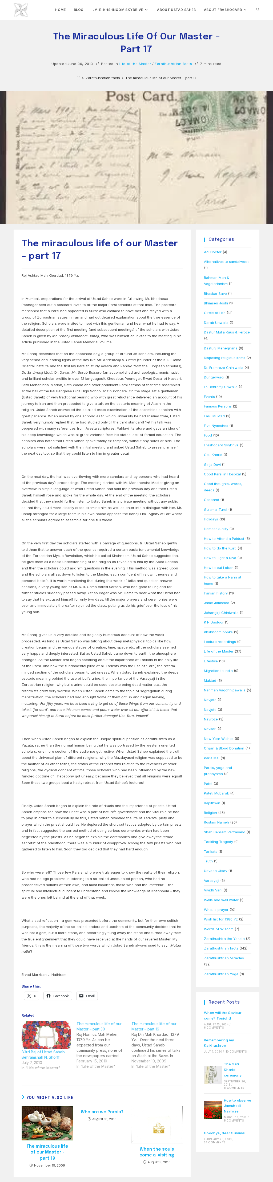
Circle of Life (215, 313)
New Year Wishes (219, 738)
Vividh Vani (213, 890)
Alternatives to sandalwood (227, 261)
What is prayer (216, 909)
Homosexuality (216, 529)
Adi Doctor (213, 252)
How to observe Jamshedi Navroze (237, 1106)
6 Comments (214, 1027)
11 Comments (234, 1087)
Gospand (211, 500)
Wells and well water (221, 900)
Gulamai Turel (215, 509)
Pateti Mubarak (216, 793)
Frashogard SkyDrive (221, 445)
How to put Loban (219, 567)
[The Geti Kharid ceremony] (213, 1075)
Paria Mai (211, 758)
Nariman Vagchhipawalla (225, 690)
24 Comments (215, 1142)
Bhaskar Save (215, 293)
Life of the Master (135, 64)
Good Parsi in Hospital (222, 474)
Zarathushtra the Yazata (224, 938)
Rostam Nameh (216, 822)
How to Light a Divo (220, 558)
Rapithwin (212, 803)
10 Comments (236, 1051)
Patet (208, 783)
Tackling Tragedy (218, 841)
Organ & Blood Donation (224, 748)
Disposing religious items (224, 358)
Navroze (211, 719)
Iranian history (216, 593)
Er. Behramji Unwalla (221, 387)
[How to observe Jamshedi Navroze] (213, 1110)
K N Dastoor (214, 622)
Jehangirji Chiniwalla (221, 612)
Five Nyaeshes (216, 425)
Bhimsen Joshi (216, 303)
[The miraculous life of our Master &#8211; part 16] (158, 1045)
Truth (208, 861)
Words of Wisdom (219, 929)
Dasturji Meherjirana (221, 348)
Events (209, 396)
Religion (210, 812)
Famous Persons (218, 406)
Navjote (210, 700)
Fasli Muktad (214, 416)
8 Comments (234, 1120)
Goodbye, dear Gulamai (224, 1133)
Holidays (211, 519)
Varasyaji (211, 880)
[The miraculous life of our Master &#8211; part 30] (104, 1045)
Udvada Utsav (215, 871)
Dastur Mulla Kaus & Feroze (227, 332)
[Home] (78, 78)
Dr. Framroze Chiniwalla (223, 367)
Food (208, 435)
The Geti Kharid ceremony (233, 1069)
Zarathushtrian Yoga (221, 974)
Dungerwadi (214, 377)
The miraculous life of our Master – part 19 (47, 1152)
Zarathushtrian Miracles (224, 958)
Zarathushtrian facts (173, 64)
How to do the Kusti (220, 548)
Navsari (210, 729)
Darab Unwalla (216, 322)
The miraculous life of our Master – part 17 (160, 78)
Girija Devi (212, 464)
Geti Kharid (213, 455)
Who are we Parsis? (102, 1112)
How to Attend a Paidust (224, 538)
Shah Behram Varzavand (224, 832)
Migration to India (218, 671)
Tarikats (210, 851)
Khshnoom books (218, 632)
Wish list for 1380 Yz (221, 919)
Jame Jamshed (216, 603)
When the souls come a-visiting (156, 1152)
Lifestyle (211, 661)
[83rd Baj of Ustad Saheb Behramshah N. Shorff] (46, 1035)
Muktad (210, 680)
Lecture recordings (220, 641)
